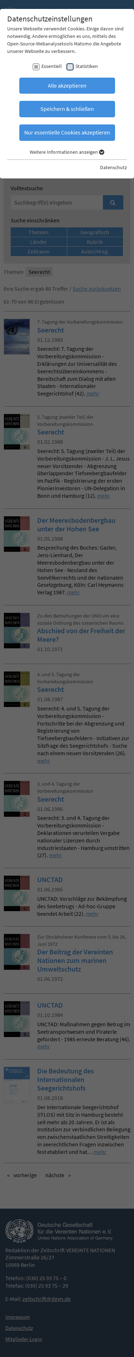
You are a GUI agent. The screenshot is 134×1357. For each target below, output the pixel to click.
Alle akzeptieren (67, 85)
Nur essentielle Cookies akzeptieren (67, 132)
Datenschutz (113, 167)
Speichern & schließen (67, 108)
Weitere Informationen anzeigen (64, 152)
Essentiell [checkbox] (51, 66)
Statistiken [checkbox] (86, 66)
